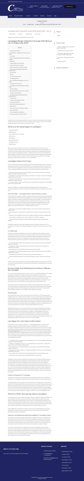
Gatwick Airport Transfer (66, 468)
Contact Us (49, 15)
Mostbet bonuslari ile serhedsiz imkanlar (65, 50)
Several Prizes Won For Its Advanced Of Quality (19, 108)
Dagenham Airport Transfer (67, 470)
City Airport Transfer (66, 454)
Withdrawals (12, 61)
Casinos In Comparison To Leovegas (17, 65)
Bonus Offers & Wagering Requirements (17, 104)
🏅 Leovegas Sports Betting (15, 76)
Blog (55, 15)
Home (10, 15)
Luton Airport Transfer (66, 457)
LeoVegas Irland (29, 34)
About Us (42, 15)
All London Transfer (18, 15)
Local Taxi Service (65, 465)
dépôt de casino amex (62, 61)
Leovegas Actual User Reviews (16, 83)
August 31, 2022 (12, 34)
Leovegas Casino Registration (15, 93)
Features (11, 74)
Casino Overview (13, 72)
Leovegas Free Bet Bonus (15, 102)
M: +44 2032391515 (48, 454)
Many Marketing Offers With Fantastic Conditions (19, 90)
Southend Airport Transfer (67, 459)
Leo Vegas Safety (13, 98)
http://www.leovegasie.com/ (14, 330)
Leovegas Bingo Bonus (14, 78)
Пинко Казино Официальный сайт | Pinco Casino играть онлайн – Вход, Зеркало (65, 54)
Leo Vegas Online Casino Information (17, 63)
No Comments (37, 34)
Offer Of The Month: (14, 88)
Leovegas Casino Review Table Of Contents (18, 114)
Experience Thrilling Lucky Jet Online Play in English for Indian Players (65, 47)
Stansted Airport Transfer (67, 462)
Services (28, 15)
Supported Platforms (14, 110)
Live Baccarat (12, 56)
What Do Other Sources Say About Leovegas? (18, 67)
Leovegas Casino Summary (15, 50)
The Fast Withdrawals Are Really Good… (17, 112)
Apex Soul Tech (49, 477)
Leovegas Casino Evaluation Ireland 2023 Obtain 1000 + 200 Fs (29, 31)
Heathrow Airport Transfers (67, 451)
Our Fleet (36, 15)
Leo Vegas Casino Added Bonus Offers (17, 100)
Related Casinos (13, 106)
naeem (21, 34)
